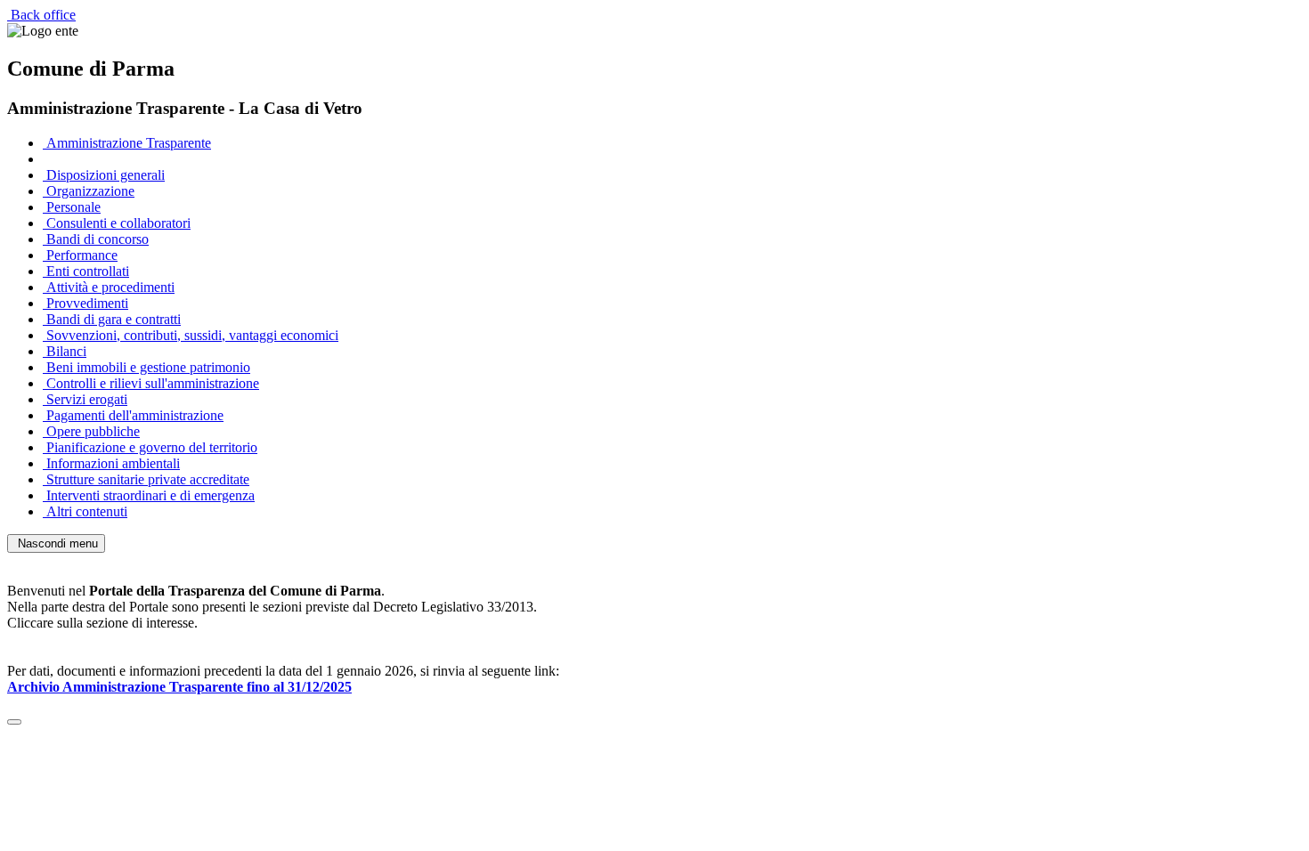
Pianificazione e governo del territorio (150, 447)
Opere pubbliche (91, 431)
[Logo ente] (42, 31)
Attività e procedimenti (109, 287)
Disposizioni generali (104, 174)
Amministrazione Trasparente (127, 142)
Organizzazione (88, 191)
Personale (72, 207)
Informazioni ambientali (111, 463)
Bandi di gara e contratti (112, 319)
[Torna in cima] (14, 722)
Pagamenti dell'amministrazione (133, 415)
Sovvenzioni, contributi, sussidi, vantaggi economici (190, 335)
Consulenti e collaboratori (117, 223)
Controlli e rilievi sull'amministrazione (151, 383)
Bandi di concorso (96, 239)
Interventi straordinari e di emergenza (149, 495)
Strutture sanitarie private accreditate (146, 479)
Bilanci (64, 351)
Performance (80, 255)
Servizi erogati (85, 399)
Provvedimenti (85, 303)
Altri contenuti (85, 511)
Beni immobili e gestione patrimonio (146, 367)
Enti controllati (86, 271)
